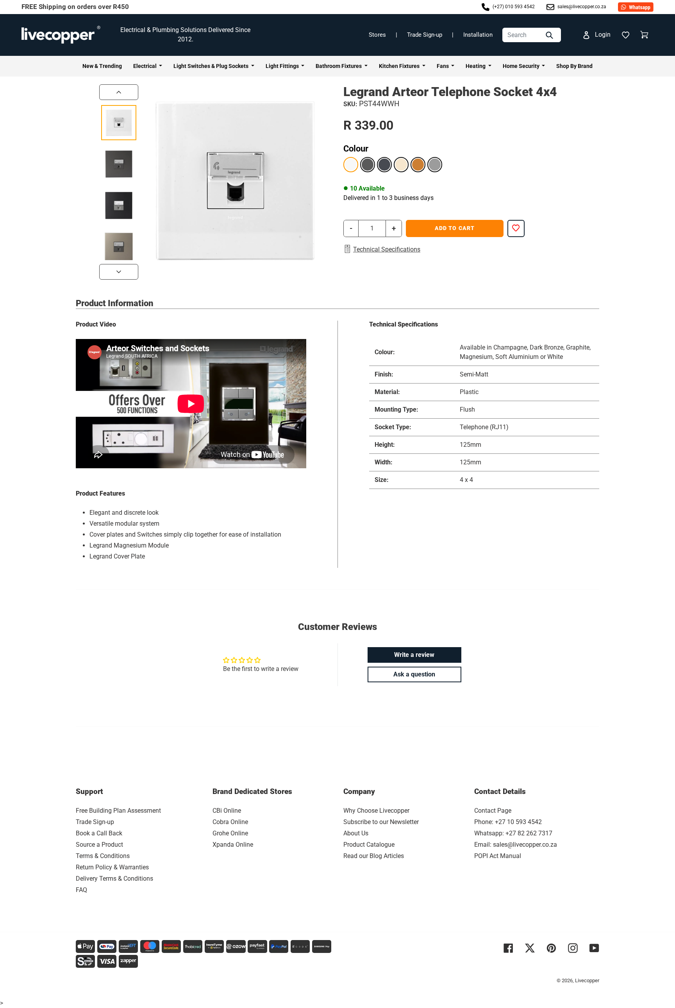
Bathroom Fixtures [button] (339, 66)
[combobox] (531, 35)
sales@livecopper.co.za (581, 6)
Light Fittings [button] (283, 66)
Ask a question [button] (414, 674)
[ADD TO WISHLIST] (516, 228)
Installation (478, 34)
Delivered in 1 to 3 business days (388, 198)
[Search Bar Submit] (550, 35)
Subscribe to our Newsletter (381, 822)
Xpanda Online (232, 844)
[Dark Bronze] (418, 164)
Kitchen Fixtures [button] (400, 66)
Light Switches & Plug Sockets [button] (211, 66)
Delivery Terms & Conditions (114, 878)
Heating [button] (476, 66)
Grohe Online (230, 833)
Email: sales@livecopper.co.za (515, 844)
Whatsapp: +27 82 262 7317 (513, 833)
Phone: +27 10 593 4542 (508, 822)
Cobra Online (230, 822)
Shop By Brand (574, 66)
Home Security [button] (522, 66)
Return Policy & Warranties (112, 867)
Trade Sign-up (424, 34)
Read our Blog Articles (373, 856)
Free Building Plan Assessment (118, 810)
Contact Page (492, 810)
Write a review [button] (414, 654)
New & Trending (102, 66)
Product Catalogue (369, 844)
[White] (350, 164)
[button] (625, 34)
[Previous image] (118, 92)
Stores (377, 34)
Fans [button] (443, 66)
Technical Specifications (386, 249)
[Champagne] (401, 164)
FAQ (81, 890)
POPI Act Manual (497, 856)
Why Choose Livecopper (376, 810)
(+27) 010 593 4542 (513, 6)
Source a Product (99, 844)
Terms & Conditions (103, 856)
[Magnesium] (367, 164)
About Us (355, 833)
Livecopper (587, 980)
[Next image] (118, 272)
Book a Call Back (99, 833)
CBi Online (226, 810)
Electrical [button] (145, 66)
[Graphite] (384, 164)
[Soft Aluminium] (434, 164)
